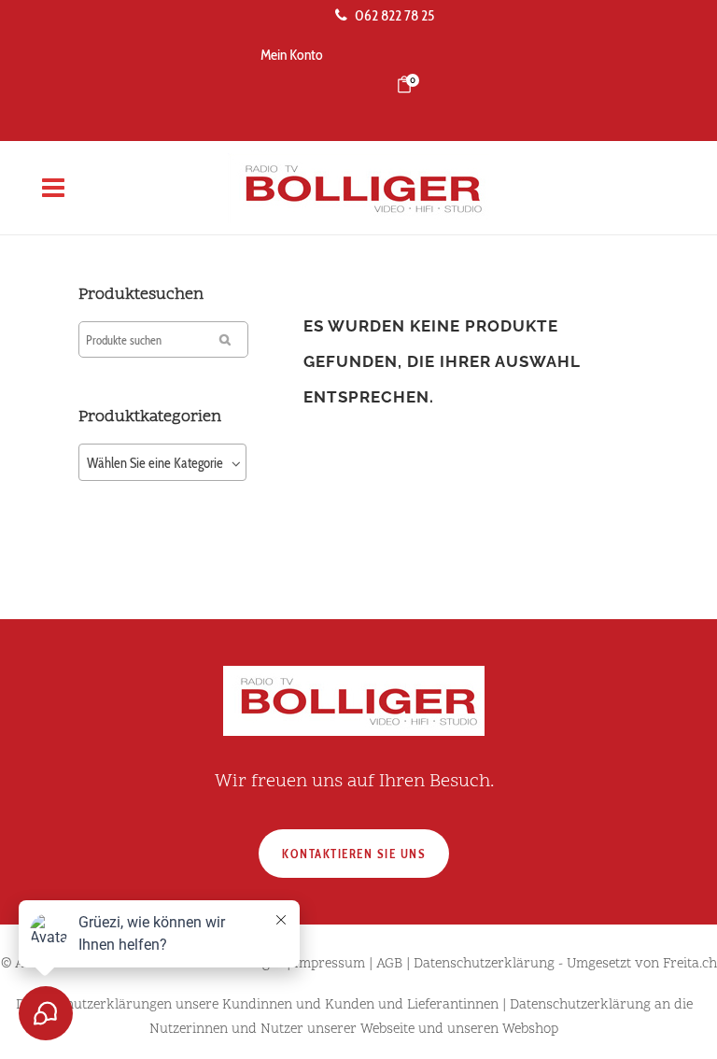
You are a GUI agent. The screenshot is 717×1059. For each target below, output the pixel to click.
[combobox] (162, 462)
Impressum (329, 964)
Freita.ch (690, 964)
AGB (389, 964)
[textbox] (162, 463)
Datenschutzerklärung (484, 964)
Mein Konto (291, 55)
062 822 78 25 (394, 15)
